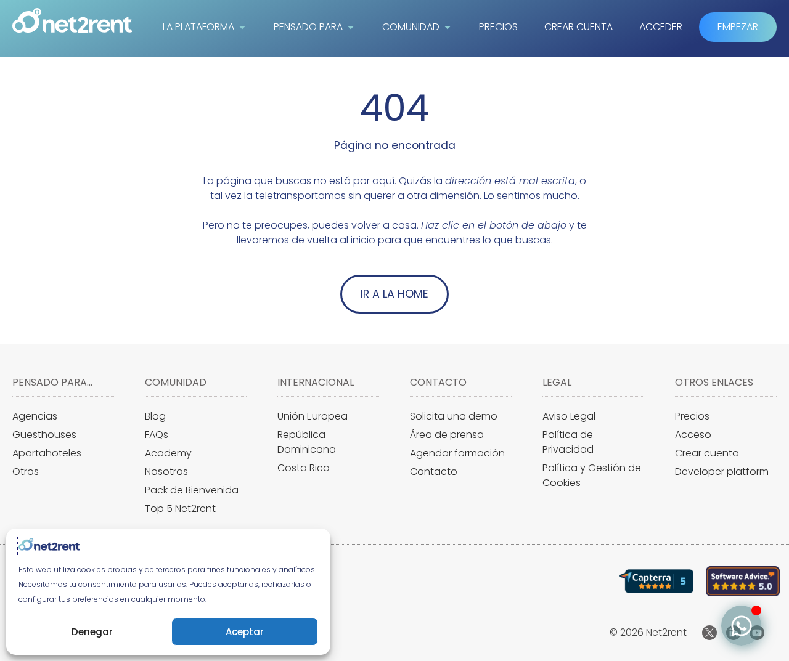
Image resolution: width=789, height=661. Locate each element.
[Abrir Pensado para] (351, 27)
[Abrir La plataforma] (242, 27)
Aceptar (245, 631)
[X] (709, 632)
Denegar (92, 631)
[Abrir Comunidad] (447, 27)
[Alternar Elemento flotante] (741, 626)
